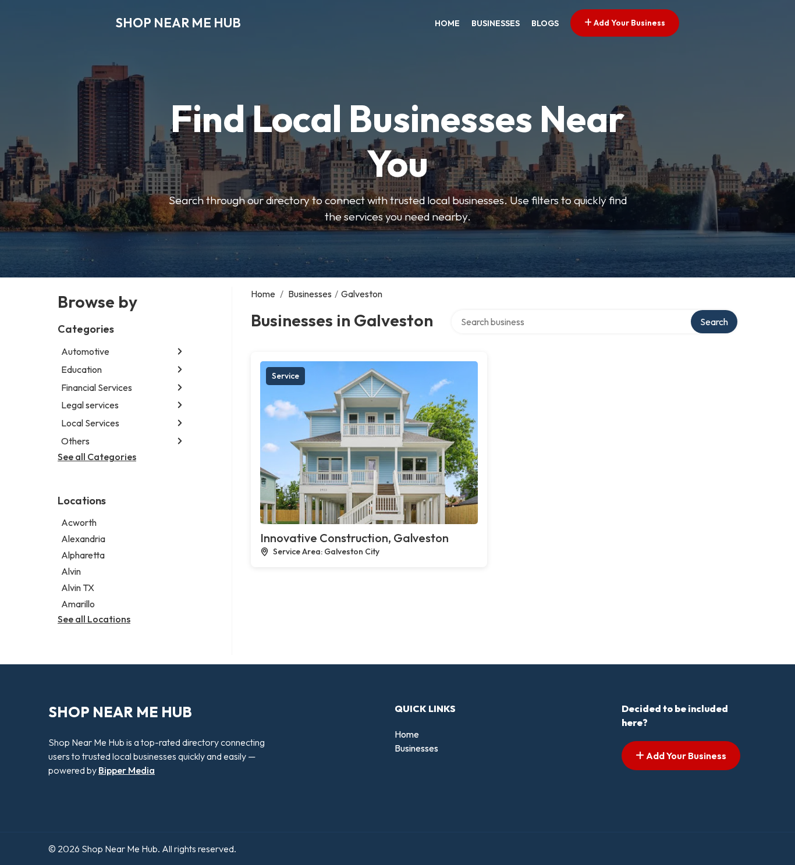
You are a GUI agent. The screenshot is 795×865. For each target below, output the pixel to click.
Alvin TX (77, 587)
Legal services (90, 405)
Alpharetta (83, 555)
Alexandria (83, 538)
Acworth (79, 522)
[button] (179, 352)
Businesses (495, 23)
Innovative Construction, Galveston (354, 538)
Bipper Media (126, 770)
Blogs (545, 23)
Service (285, 376)
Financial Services (96, 387)
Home (447, 23)
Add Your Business (628, 22)
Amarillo (78, 604)
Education (81, 369)
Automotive (85, 351)
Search (714, 322)
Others (75, 441)
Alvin (71, 571)
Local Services (90, 423)
